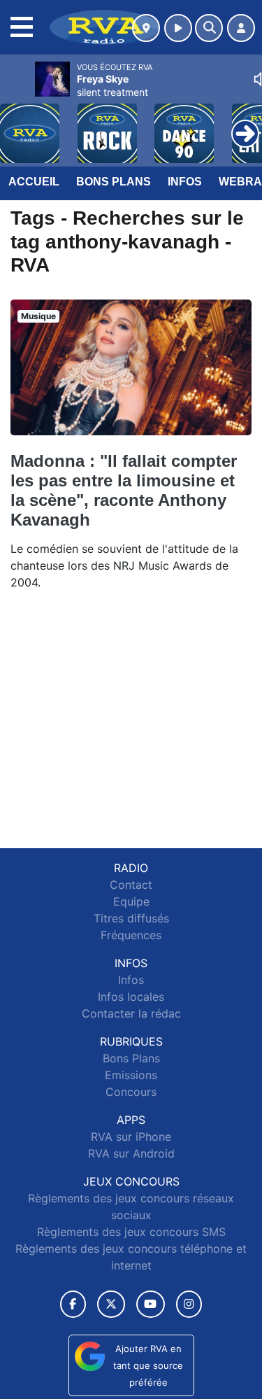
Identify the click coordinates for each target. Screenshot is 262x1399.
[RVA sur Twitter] (110, 1304)
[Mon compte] (241, 28)
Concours (131, 1092)
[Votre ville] (146, 28)
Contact (131, 885)
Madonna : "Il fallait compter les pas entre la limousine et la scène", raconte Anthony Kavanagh (123, 490)
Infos (185, 182)
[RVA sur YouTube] (150, 1304)
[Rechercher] (209, 28)
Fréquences (131, 935)
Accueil (33, 182)
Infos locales (131, 997)
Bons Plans (113, 182)
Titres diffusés (131, 918)
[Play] (18, 123)
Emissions (131, 1075)
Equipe (131, 901)
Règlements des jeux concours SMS (131, 1232)
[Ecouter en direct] (178, 28)
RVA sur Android (131, 1153)
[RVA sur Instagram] (189, 1304)
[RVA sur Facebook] (73, 1304)
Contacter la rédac (131, 1013)
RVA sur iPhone (131, 1137)
